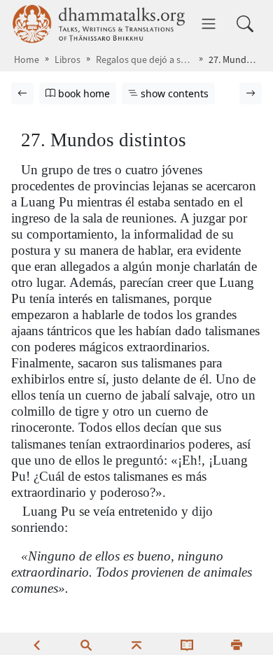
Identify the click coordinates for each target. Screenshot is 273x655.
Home (26, 59)
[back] (36, 644)
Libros (67, 59)
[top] (136, 644)
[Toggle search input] (245, 23)
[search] (86, 644)
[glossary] (187, 644)
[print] (236, 644)
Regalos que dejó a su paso (144, 59)
